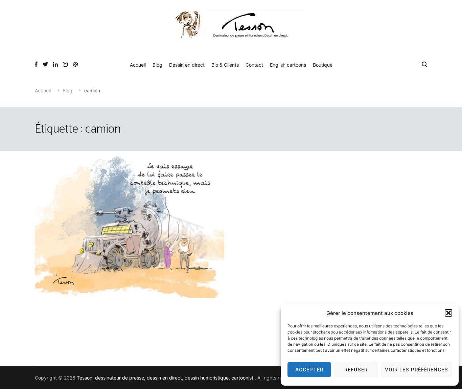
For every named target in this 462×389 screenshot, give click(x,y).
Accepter (309, 370)
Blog (157, 65)
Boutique (322, 65)
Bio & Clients (225, 65)
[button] (448, 313)
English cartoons (288, 65)
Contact (254, 65)
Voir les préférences (416, 370)
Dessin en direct (187, 65)
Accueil (138, 65)
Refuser (356, 370)
